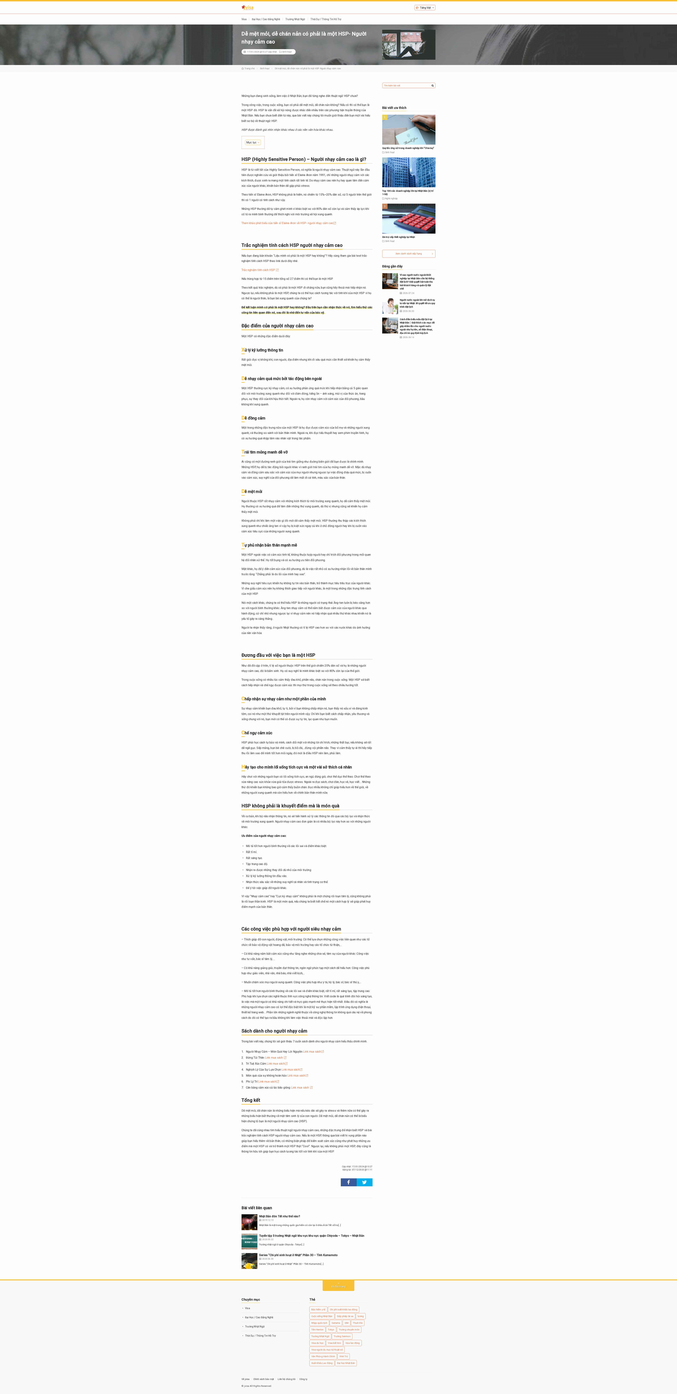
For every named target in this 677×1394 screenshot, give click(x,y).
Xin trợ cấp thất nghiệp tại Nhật (398, 237)
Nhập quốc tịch (319, 1323)
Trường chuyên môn (349, 1329)
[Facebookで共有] (349, 1182)
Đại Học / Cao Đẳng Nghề (266, 19)
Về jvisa (246, 1379)
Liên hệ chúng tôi (286, 1379)
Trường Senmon (342, 1336)
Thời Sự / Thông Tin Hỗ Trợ (325, 19)
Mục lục (251, 142)
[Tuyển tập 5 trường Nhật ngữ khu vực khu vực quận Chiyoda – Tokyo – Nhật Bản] (249, 1242)
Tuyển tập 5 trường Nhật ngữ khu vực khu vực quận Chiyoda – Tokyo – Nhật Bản (311, 1235)
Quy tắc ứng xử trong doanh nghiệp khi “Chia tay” (408, 148)
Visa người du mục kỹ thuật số (327, 1349)
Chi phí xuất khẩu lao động (343, 1309)
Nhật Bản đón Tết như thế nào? (279, 1216)
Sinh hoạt (287, 52)
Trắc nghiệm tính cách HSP (259, 270)
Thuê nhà (357, 1323)
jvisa (246, 1386)
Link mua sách (312, 1051)
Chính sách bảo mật (263, 1379)
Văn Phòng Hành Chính (323, 1356)
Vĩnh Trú (343, 1356)
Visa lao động (352, 1343)
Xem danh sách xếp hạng (409, 253)
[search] (432, 85)
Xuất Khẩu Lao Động (322, 1363)
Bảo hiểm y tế (318, 1309)
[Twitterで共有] (365, 1182)
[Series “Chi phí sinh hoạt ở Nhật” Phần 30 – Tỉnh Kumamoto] (249, 1261)
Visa (244, 19)
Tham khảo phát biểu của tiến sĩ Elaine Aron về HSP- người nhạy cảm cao (287, 223)
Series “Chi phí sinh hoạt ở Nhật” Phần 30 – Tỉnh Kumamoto (298, 1255)
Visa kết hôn (334, 1343)
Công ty (303, 1379)
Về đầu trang (338, 1286)
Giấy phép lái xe (345, 1316)
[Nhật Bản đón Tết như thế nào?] (249, 1222)
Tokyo (331, 1329)
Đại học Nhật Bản (346, 1363)
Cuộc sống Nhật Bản (322, 1316)
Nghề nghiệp (391, 198)
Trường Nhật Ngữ (295, 19)
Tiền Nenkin (317, 1329)
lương (361, 1316)
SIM (347, 1323)
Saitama (336, 1323)
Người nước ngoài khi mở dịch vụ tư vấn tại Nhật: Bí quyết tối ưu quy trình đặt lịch (417, 303)
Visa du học (317, 1343)
